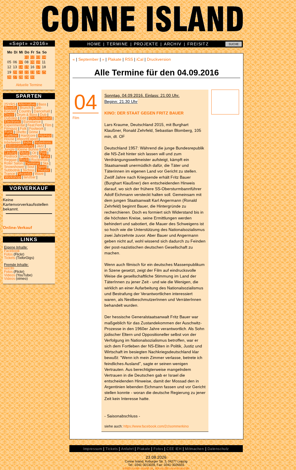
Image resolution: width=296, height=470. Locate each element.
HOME (94, 44)
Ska (45, 163)
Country (25, 111)
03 (38, 57)
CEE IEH (174, 449)
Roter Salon (13, 163)
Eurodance (32, 121)
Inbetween (12, 142)
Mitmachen (194, 449)
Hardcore (28, 135)
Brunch (25, 108)
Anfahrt (127, 449)
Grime (33, 132)
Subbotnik (12, 170)
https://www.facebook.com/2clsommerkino (156, 426)
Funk (8, 132)
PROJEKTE (146, 44)
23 (32, 72)
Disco (9, 114)
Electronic (12, 121)
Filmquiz (10, 128)
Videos (9, 275)
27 (15, 77)
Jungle (9, 149)
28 (21, 77)
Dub (43, 114)
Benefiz (10, 108)
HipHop (45, 135)
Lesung (10, 153)
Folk (23, 128)
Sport (42, 167)
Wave (39, 173)
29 (27, 77)
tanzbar (30, 177)
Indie (28, 142)
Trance (9, 173)
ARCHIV (173, 44)
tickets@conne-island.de (172, 468)
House (9, 139)
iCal (139, 59)
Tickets (9, 258)
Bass (42, 104)
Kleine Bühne (28, 149)
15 (27, 67)
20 (15, 72)
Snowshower (14, 167)
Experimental (14, 125)
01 (27, 57)
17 (38, 67)
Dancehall (42, 111)
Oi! (34, 153)
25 (44, 72)
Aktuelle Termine (29, 85)
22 (27, 72)
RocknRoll (39, 160)
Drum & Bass (27, 114)
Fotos (8, 254)
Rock (24, 160)
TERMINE (117, 44)
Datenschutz (218, 449)
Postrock (11, 156)
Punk (45, 156)
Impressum (92, 449)
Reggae (10, 160)
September (88, 59)
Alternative (26, 104)
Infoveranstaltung (20, 146)
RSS (129, 59)
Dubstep (10, 118)
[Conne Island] (148, 23)
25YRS (9, 104)
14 (21, 67)
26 (9, 77)
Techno (28, 170)
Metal (24, 153)
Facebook (12, 251)
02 (32, 57)
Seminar (32, 163)
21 (21, 72)
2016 (39, 43)
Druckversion (159, 59)
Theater (43, 170)
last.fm (9, 268)
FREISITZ (198, 44)
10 (38, 62)
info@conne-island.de (138, 468)
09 (32, 62)
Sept (18, 43)
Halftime (11, 135)
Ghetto (21, 132)
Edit (23, 118)
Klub (45, 149)
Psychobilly (29, 156)
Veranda (25, 173)
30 (32, 77)
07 (21, 62)
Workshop (13, 177)
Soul (30, 167)
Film (48, 125)
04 (44, 57)
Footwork (36, 128)
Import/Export (27, 139)
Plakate (114, 59)
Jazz (40, 146)
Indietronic (43, 142)
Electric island (40, 118)
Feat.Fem (34, 125)
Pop (43, 153)
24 (38, 72)
